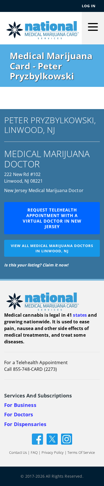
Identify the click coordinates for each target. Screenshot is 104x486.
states (80, 315)
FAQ (34, 452)
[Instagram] (66, 438)
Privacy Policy (53, 452)
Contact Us (18, 452)
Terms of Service (81, 452)
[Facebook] (37, 438)
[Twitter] (52, 438)
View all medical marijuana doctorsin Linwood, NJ (52, 248)
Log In (89, 5)
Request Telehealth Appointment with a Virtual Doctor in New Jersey (52, 218)
